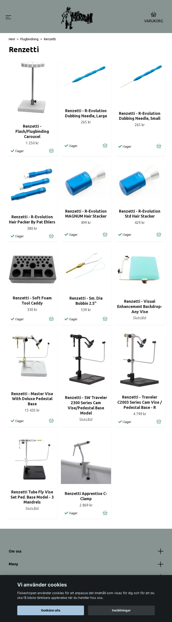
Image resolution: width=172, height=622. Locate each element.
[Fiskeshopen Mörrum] (77, 17)
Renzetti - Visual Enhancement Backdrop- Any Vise (139, 306)
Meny (13, 564)
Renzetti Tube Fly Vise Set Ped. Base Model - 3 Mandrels (32, 497)
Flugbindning (29, 39)
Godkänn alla (50, 610)
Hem (12, 39)
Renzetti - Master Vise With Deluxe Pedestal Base (32, 399)
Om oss (15, 551)
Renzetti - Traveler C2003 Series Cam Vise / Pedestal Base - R (139, 402)
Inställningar (121, 610)
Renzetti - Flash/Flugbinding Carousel (32, 131)
